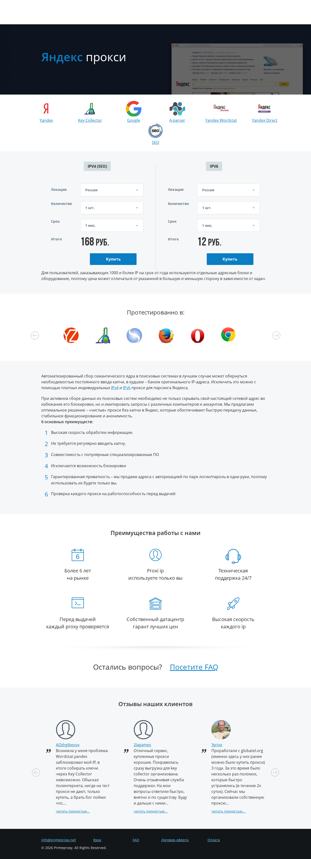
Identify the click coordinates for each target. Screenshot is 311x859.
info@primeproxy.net (58, 840)
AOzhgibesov (67, 744)
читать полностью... (73, 811)
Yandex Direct (264, 120)
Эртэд (216, 744)
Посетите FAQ (194, 667)
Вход (97, 840)
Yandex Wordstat (221, 120)
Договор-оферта (175, 840)
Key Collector (90, 120)
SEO (155, 142)
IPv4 (115, 387)
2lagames (142, 744)
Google (133, 120)
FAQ (136, 840)
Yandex (46, 120)
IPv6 (126, 387)
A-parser (177, 120)
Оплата (213, 840)
